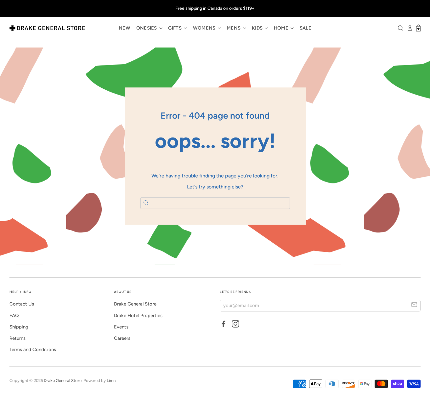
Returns (17, 338)
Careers (122, 338)
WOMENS (205, 28)
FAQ (14, 315)
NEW (124, 28)
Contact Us (21, 304)
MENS (234, 28)
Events (121, 327)
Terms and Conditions (32, 349)
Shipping (18, 327)
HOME (282, 28)
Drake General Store (135, 304)
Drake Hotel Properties (138, 315)
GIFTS (175, 28)
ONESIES (147, 28)
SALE (305, 28)
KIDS (258, 28)
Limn (111, 380)
